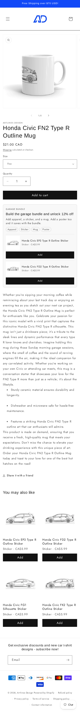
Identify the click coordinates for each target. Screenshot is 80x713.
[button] (7, 19)
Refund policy (65, 692)
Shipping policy (61, 698)
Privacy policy (21, 698)
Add (40, 255)
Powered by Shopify (44, 692)
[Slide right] (48, 115)
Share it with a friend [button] (20, 475)
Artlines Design (25, 692)
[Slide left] (31, 115)
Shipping (7, 149)
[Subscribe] (67, 660)
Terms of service (41, 698)
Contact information (42, 704)
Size (5, 156)
